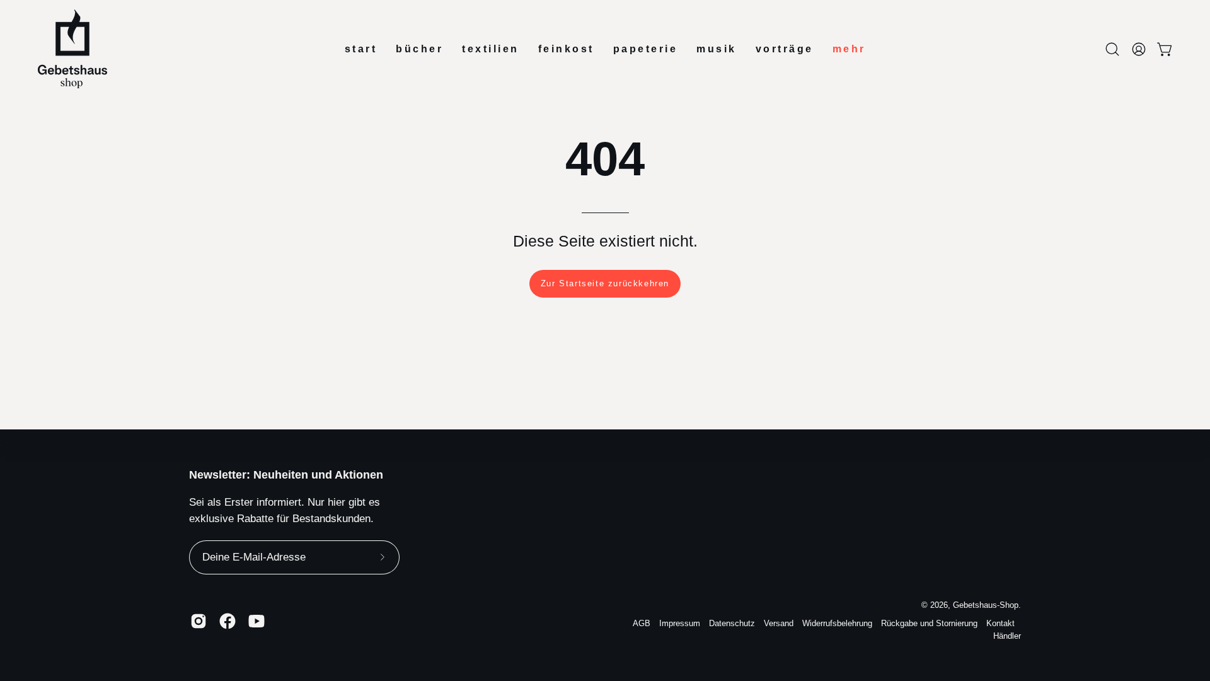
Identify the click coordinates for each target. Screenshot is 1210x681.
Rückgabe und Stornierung (929, 623)
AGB (641, 623)
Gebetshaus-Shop (985, 605)
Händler (1007, 636)
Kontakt (1000, 623)
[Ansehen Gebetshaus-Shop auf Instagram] (198, 621)
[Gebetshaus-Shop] (72, 48)
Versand (778, 623)
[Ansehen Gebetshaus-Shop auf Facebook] (227, 621)
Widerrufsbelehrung (837, 623)
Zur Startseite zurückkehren (605, 283)
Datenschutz (732, 623)
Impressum (679, 623)
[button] (1112, 49)
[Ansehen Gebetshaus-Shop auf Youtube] (256, 621)
